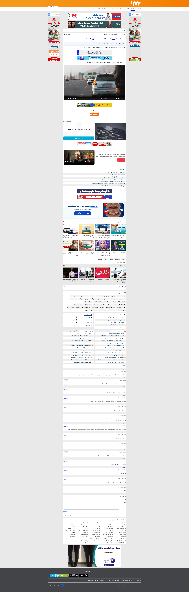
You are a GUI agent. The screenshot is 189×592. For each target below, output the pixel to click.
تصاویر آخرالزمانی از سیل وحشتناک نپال (116, 333)
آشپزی (113, 8)
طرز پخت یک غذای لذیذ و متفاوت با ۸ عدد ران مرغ (81, 360)
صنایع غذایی (97, 536)
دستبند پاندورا (122, 299)
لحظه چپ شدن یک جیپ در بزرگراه (117, 322)
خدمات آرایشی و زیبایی (121, 526)
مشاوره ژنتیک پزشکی (87, 304)
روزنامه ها (89, 317)
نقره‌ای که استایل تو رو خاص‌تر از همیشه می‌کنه (116, 176)
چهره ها (117, 8)
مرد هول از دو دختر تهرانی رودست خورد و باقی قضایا (81, 357)
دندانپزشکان (123, 536)
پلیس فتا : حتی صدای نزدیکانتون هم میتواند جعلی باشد (114, 178)
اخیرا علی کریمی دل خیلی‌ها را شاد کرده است (83, 362)
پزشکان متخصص (122, 532)
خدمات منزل (72, 536)
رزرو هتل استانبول (121, 302)
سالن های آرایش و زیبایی (121, 523)
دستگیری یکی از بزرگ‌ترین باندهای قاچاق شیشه (115, 352)
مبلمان (86, 528)
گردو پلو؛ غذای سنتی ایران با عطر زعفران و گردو (82, 355)
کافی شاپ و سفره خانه (95, 534)
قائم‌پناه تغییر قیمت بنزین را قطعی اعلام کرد (115, 345)
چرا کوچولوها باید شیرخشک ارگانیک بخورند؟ (116, 187)
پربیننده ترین (88, 331)
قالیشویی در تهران (84, 540)
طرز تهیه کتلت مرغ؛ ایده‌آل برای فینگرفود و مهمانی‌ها (81, 348)
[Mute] (98, 139)
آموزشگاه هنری (110, 542)
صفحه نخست (138, 8)
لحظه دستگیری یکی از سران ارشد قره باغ (116, 325)
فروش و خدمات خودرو (70, 538)
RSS (83, 580)
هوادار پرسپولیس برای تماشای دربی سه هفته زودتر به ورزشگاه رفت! (110, 360)
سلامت (109, 8)
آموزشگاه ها (110, 536)
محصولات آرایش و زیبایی (121, 528)
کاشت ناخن (123, 525)
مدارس (98, 526)
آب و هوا (73, 320)
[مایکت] (54, 575)
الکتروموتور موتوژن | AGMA (91, 310)
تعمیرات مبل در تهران (83, 530)
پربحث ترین (72, 331)
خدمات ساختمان (84, 538)
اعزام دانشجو (72, 525)
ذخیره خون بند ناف (77, 304)
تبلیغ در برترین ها (103, 580)
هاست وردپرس (95, 307)
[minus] (67, 34)
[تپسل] (64, 121)
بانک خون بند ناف (111, 310)
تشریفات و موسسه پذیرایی (95, 538)
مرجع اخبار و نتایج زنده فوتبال (103, 299)
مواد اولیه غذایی (73, 299)
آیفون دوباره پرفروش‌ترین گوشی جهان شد (116, 362)
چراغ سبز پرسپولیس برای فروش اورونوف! (116, 355)
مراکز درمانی (123, 530)
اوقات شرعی (88, 325)
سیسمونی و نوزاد (71, 528)
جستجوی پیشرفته (89, 580)
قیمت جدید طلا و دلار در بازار (86, 338)
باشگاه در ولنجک (98, 302)
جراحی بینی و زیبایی (122, 542)
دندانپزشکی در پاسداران (110, 307)
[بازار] (64, 575)
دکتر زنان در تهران (122, 534)
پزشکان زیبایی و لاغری (121, 540)
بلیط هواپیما (112, 296)
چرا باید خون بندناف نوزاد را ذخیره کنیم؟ (117, 174)
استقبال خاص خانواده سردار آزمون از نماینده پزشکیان (80, 352)
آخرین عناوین (120, 331)
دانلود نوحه (102, 307)
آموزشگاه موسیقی (109, 540)
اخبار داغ (106, 331)
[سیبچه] (83, 575)
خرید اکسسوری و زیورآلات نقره (76, 296)
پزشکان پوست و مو (109, 523)
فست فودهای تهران (96, 532)
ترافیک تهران (88, 323)
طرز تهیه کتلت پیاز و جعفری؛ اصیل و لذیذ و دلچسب (81, 333)
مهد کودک (98, 528)
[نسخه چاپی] (65, 34)
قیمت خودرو (88, 320)
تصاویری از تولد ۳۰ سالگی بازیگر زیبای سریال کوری (114, 357)
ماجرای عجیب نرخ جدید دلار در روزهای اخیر (115, 343)
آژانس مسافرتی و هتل (83, 542)
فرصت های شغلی (111, 580)
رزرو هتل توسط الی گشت (83, 299)
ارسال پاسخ (66, 372)
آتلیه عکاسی (98, 542)
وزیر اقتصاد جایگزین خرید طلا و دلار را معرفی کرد (81, 335)
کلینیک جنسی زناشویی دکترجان (99, 304)
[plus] (70, 34)
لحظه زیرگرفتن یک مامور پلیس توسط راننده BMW (114, 320)
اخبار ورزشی (127, 8)
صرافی (73, 526)
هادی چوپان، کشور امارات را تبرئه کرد (116, 350)
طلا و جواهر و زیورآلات (83, 526)
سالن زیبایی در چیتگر (121, 307)
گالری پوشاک (85, 523)
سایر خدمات (72, 540)
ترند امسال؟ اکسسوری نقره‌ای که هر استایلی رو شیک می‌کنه (113, 179)
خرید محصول (121, 160)
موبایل (73, 532)
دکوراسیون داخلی (84, 534)
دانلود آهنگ (92, 299)
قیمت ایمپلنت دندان (121, 296)
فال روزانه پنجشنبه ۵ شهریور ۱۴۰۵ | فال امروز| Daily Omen (112, 336)
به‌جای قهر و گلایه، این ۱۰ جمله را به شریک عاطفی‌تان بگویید (112, 338)
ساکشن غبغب (99, 296)
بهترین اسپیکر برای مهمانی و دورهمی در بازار (116, 172)
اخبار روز (132, 8)
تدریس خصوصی (97, 525)
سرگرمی (94, 8)
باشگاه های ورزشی (109, 532)
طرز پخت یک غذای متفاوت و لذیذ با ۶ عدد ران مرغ (81, 340)
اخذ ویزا (73, 523)
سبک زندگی (122, 8)
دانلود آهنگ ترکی (70, 307)
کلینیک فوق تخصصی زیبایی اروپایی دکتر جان (116, 304)
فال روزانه (73, 323)
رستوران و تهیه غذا (96, 530)
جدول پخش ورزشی (71, 325)
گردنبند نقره (86, 296)
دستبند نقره (92, 296)
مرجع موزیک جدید (114, 299)
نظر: (125, 502)
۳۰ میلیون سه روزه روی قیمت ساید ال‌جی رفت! (114, 348)
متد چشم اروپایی (113, 302)
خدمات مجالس (97, 540)
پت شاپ (111, 530)
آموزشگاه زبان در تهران (108, 538)
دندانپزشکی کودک (122, 538)
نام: (125, 499)
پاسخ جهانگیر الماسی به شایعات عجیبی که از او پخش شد (112, 340)
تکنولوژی (98, 8)
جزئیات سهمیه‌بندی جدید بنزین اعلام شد (84, 343)
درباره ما (122, 580)
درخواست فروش (79, 138)
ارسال (65, 511)
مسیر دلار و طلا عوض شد (87, 350)
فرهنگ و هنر (104, 8)
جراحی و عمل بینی (102, 310)
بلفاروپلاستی (106, 296)
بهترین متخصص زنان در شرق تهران (83, 307)
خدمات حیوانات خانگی (108, 528)
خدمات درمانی (110, 526)
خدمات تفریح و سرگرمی (70, 530)
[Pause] (96, 139)
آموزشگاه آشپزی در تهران (95, 523)
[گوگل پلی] (73, 575)
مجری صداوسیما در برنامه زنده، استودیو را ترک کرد (81, 345)
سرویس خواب (85, 532)
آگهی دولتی (96, 580)
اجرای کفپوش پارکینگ (120, 310)
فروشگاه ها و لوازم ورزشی (108, 534)
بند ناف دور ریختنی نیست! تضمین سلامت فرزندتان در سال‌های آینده (111, 185)
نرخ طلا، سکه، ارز (72, 317)
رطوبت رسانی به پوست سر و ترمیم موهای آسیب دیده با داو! (113, 181)
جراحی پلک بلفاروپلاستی (88, 302)
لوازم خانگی (72, 534)
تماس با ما (117, 580)
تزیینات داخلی (85, 536)
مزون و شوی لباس (84, 525)
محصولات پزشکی (109, 525)
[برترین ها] (135, 3)
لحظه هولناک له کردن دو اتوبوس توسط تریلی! (115, 318)
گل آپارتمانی (105, 302)
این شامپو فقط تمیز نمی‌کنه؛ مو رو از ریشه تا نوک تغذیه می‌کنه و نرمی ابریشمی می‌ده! (108, 183)
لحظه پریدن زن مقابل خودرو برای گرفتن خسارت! (114, 327)
